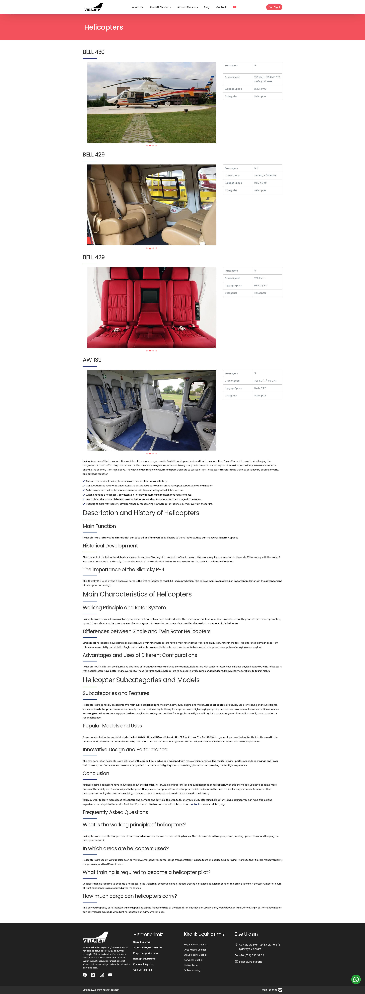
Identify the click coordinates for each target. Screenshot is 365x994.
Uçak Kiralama (141, 942)
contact (194, 804)
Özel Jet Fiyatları (142, 969)
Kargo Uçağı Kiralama (145, 953)
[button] (147, 145)
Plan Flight (274, 7)
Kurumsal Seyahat (143, 964)
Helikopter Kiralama (144, 958)
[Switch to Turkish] (235, 7)
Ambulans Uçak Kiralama (147, 947)
